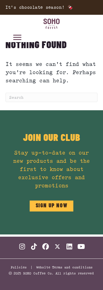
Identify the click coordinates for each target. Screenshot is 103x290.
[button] (52, 206)
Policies (19, 267)
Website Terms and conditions (64, 267)
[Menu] (17, 37)
